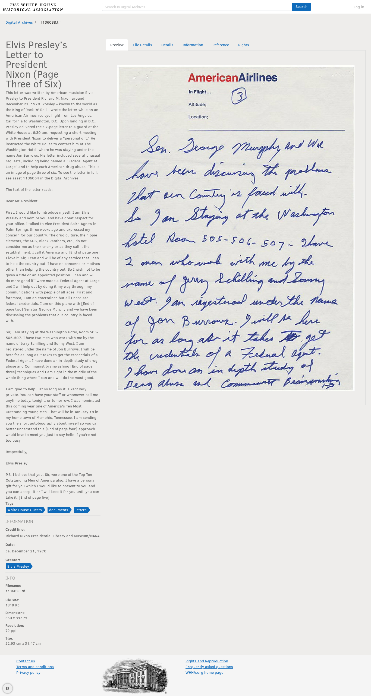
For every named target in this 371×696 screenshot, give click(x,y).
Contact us (25, 660)
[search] (197, 7)
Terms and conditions (35, 666)
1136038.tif (50, 22)
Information (193, 44)
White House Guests (24, 509)
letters (81, 509)
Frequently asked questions (209, 666)
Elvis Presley (18, 566)
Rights (243, 44)
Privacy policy (28, 672)
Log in (359, 6)
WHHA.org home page (204, 672)
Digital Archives (19, 22)
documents (58, 509)
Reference (220, 44)
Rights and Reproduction (207, 660)
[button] (301, 7)
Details (167, 44)
